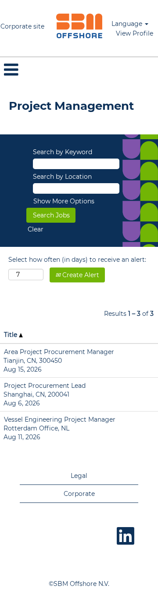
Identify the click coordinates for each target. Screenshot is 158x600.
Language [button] (127, 24)
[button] (79, 69)
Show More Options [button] (63, 201)
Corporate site (22, 26)
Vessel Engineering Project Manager (59, 419)
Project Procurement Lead (45, 386)
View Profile (134, 33)
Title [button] (11, 335)
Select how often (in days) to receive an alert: (77, 260)
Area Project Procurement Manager (59, 352)
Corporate (79, 494)
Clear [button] (35, 229)
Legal (79, 476)
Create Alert (80, 275)
